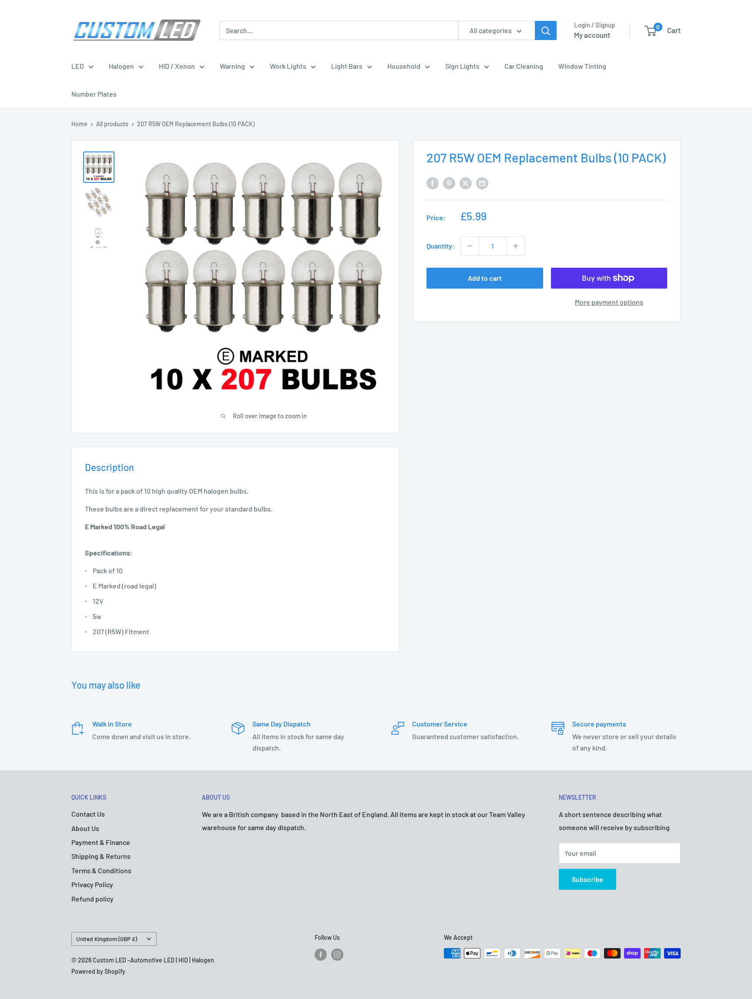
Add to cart (485, 278)
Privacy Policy (92, 884)
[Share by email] (482, 182)
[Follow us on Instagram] (337, 954)
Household (403, 66)
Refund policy (92, 899)
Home (79, 124)
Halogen (121, 66)
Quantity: (440, 246)
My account (592, 34)
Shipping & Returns (101, 856)
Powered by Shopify (98, 971)
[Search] (546, 30)
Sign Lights (462, 66)
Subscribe (587, 879)
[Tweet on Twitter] (466, 182)
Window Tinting (582, 66)
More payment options (609, 302)
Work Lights (288, 66)
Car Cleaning (523, 66)
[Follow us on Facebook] (321, 954)
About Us (85, 828)
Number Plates (94, 94)
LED (77, 66)
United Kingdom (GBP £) (106, 938)
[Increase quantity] (516, 246)
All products (112, 124)
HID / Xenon (177, 66)
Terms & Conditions (101, 870)
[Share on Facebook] (432, 182)
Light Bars (347, 66)
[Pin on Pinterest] (449, 182)
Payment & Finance (100, 842)
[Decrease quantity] (469, 246)
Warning (232, 66)
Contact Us (88, 814)
